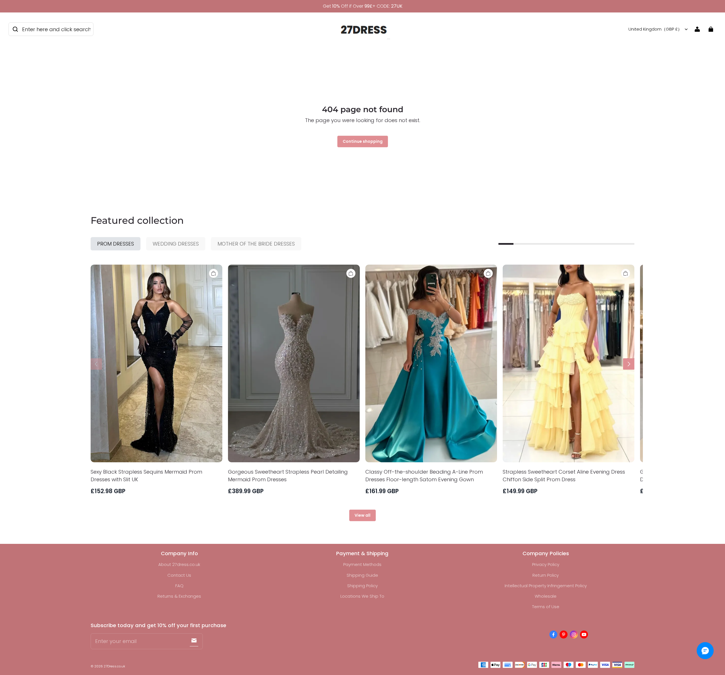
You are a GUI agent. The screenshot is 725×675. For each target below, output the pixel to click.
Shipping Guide (362, 575)
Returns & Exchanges (179, 596)
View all (362, 515)
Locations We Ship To (362, 596)
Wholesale (545, 596)
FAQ (179, 586)
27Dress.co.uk (114, 666)
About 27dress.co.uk (179, 564)
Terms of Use (545, 607)
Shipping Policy (362, 586)
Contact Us (179, 575)
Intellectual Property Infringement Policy (546, 586)
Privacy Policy (545, 564)
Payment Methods (362, 564)
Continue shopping (363, 141)
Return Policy (545, 575)
